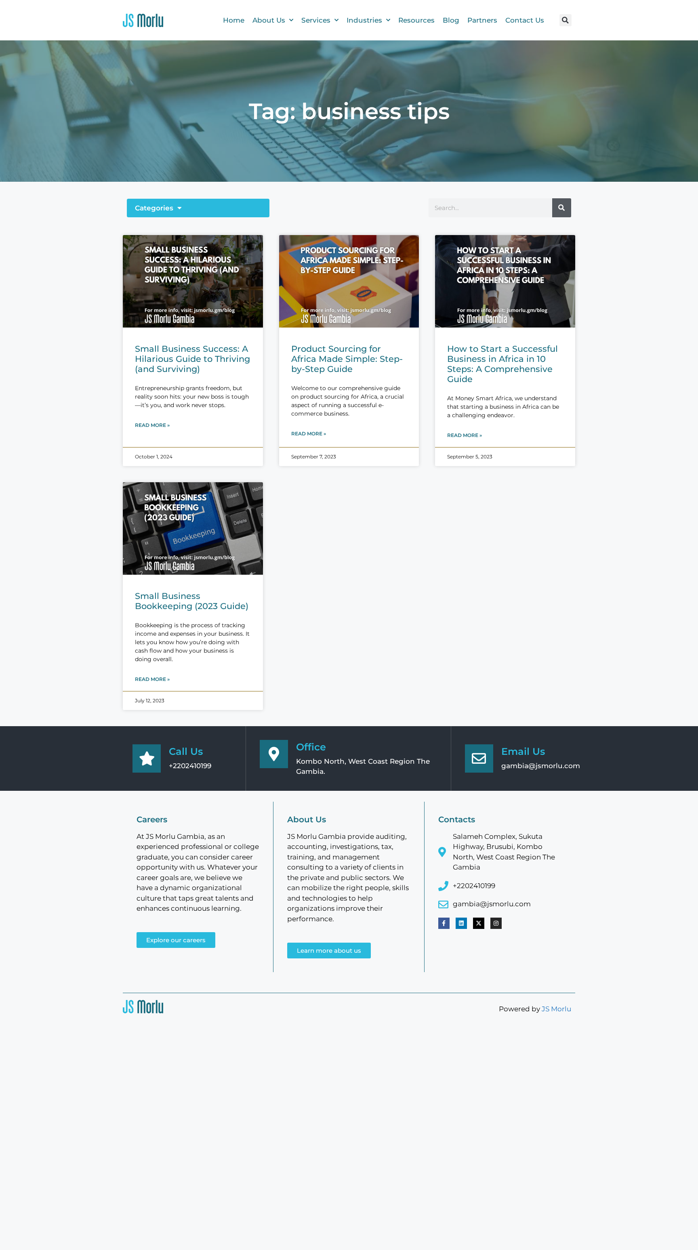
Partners (482, 20)
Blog (451, 20)
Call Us (186, 751)
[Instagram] (496, 923)
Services (315, 20)
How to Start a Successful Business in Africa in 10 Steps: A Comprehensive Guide (502, 364)
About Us (268, 20)
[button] (565, 20)
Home (233, 20)
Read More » (152, 425)
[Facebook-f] (444, 923)
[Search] (561, 207)
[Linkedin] (461, 923)
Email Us (523, 751)
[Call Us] (146, 758)
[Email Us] (479, 758)
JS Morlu (556, 1009)
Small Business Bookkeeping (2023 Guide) (191, 601)
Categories (154, 208)
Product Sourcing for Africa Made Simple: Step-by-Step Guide (347, 359)
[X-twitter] (478, 923)
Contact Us (524, 20)
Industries (364, 20)
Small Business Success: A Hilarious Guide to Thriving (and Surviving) (192, 359)
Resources (416, 20)
